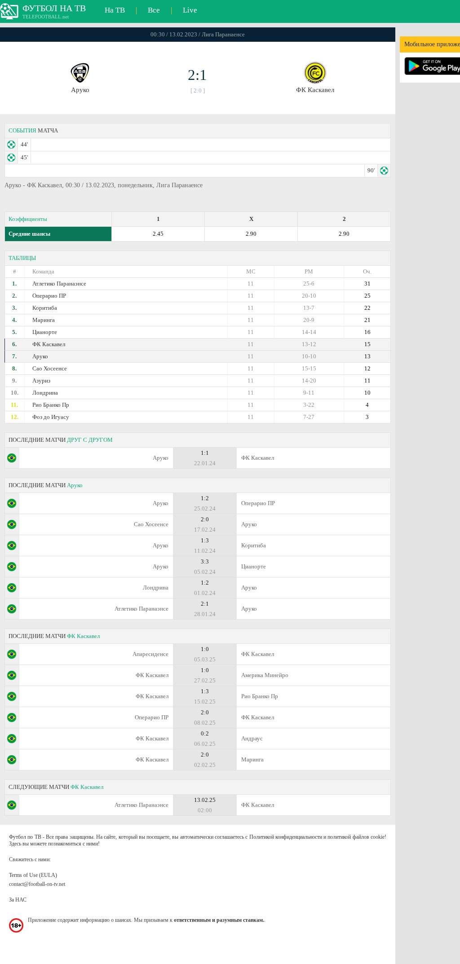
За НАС (18, 900)
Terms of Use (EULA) (33, 875)
